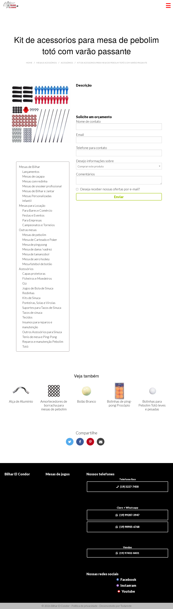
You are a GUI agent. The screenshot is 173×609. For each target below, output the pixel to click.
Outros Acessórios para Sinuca (42, 332)
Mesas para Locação (32, 205)
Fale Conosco (14, 490)
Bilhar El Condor (17, 474)
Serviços (52, 485)
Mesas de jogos (58, 474)
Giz (24, 283)
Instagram (128, 585)
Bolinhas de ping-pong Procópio (119, 403)
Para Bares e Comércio (37, 210)
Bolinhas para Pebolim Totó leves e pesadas (152, 405)
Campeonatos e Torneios (38, 225)
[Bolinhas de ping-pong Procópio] (119, 391)
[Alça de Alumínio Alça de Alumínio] (21, 391)
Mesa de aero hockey (36, 259)
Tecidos (27, 317)
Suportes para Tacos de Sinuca (41, 307)
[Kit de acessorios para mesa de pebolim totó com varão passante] (41, 113)
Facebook (128, 579)
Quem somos (14, 485)
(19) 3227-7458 (129, 486)
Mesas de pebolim (34, 235)
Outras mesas (28, 230)
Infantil (27, 200)
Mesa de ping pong (34, 244)
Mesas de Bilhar (29, 167)
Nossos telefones (100, 474)
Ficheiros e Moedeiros (37, 278)
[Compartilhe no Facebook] (80, 441)
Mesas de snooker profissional (42, 186)
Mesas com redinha (34, 181)
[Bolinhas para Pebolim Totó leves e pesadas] (152, 391)
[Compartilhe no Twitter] (69, 441)
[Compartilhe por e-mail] (100, 441)
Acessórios (26, 269)
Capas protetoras (33, 273)
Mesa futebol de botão (37, 264)
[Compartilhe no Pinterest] (90, 441)
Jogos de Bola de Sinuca (37, 288)
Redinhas (28, 293)
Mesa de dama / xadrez (37, 249)
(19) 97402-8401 (129, 552)
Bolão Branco (86, 401)
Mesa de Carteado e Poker (39, 239)
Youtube (128, 591)
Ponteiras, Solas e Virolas (38, 303)
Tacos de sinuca (32, 312)
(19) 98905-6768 (129, 526)
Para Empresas (32, 220)
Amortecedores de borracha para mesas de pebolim (53, 405)
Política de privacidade (84, 605)
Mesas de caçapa (33, 176)
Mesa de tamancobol (35, 254)
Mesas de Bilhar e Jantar (38, 191)
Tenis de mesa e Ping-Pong (39, 337)
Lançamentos (30, 171)
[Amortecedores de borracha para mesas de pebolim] (53, 391)
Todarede (126, 605)
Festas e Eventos (33, 215)
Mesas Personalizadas (37, 196)
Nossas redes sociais (102, 574)
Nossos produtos (58, 479)
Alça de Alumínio (21, 401)
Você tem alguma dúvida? (22, 496)
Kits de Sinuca (31, 298)
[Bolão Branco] (86, 391)
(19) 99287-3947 (129, 515)
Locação (51, 490)
